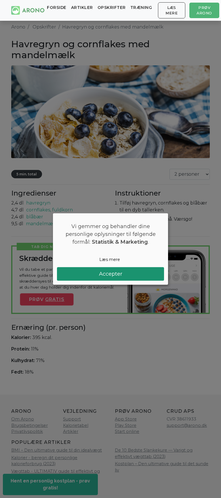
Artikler (82, 7)
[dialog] (110, 249)
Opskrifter (112, 7)
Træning (141, 7)
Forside (56, 7)
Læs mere (171, 10)
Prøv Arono (204, 10)
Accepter (110, 274)
